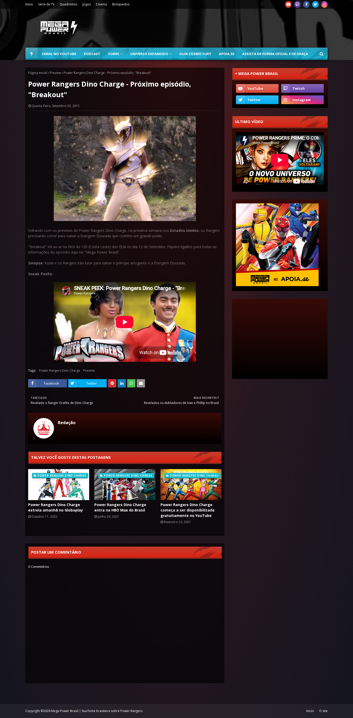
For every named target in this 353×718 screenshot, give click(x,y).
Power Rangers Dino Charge (59, 370)
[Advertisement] (234, 28)
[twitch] (297, 4)
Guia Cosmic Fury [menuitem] (195, 53)
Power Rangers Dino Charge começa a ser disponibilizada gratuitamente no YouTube (187, 510)
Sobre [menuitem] (113, 53)
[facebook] (306, 4)
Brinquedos (120, 4)
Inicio (29, 4)
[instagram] (324, 4)
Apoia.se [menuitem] (226, 53)
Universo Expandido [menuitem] (149, 53)
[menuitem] (31, 54)
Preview (55, 73)
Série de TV (46, 4)
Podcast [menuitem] (92, 53)
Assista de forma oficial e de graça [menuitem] (275, 53)
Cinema (101, 4)
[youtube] (288, 4)
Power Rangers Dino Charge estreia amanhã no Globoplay (55, 507)
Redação (66, 422)
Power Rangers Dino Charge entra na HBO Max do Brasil (120, 507)
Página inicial (37, 73)
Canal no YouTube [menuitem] (59, 53)
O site (323, 711)
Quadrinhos (68, 4)
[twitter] (315, 4)
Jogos (86, 4)
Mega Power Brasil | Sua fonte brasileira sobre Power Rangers (96, 711)
